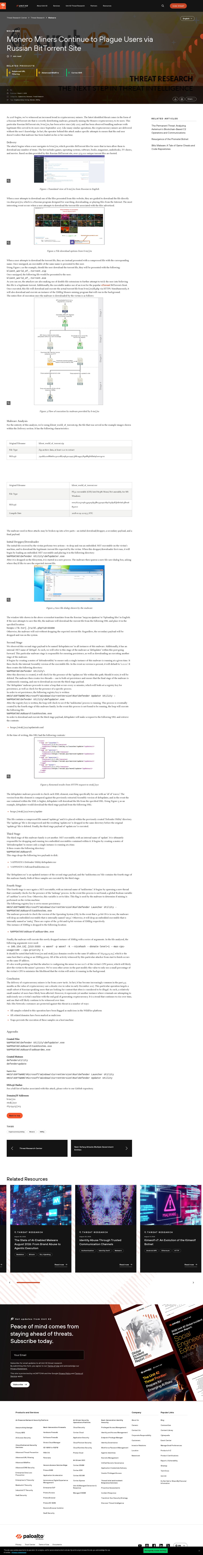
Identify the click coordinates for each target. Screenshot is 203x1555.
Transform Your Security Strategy (114, 1498)
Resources (107, 6)
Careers (135, 1425)
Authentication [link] (87, 1250)
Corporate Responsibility (141, 1435)
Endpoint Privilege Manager (112, 1438)
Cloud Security (79, 1427)
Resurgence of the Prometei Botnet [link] (170, 139)
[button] (190, 99)
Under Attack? (178, 6)
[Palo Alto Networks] (24, 5)
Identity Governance (109, 1443)
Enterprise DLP (49, 1488)
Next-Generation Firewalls (54, 1427)
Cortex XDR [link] (76, 73)
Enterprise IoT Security (25, 1480)
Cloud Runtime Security (82, 1448)
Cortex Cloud (78, 1432)
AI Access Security (23, 1438)
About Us (135, 1420)
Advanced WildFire (23, 1462)
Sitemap (164, 1466)
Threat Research (38, 96)
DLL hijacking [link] (45, 1254)
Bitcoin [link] (32, 1254)
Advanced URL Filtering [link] (18, 72)
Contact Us (136, 1430)
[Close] (199, 1550)
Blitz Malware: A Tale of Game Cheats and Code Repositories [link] (173, 147)
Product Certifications (169, 1456)
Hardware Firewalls (50, 1432)
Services (56, 6)
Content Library (167, 1430)
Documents (57, 1544)
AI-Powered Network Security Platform (32, 1420)
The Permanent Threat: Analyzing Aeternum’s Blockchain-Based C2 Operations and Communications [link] (169, 129)
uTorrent (105, 285)
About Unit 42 (42, 6)
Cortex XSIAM (78, 1465)
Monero (32, 100)
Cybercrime (22, 96)
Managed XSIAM (79, 1493)
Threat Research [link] (38, 18)
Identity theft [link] (104, 1250)
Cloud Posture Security (82, 1443)
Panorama (47, 1458)
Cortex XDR (77, 1470)
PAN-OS (46, 1453)
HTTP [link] (176, 1250)
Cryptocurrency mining (21, 100)
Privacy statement (19, 1552)
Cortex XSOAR (79, 1475)
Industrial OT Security (24, 1490)
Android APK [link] (151, 1250)
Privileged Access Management (113, 1427)
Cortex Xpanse (79, 1481)
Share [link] (190, 99)
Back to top (14, 1115)
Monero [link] (32, 1132)
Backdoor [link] (20, 1254)
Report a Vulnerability (169, 1461)
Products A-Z (166, 1450)
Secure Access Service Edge (55, 1465)
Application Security (81, 1438)
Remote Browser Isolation (53, 1508)
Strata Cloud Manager (51, 1442)
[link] (13, 31)
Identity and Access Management (114, 1432)
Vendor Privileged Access (111, 1473)
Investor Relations (139, 1445)
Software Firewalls (50, 1437)
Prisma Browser (49, 1498)
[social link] (140, 1545)
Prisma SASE (48, 1470)
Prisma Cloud (78, 1453)
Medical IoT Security (24, 1485)
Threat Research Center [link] (17, 18)
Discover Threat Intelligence (112, 1503)
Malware (29, 96)
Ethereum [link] (166, 1250)
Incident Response (108, 1493)
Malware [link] (52, 18)
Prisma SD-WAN (49, 1503)
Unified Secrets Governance (112, 1463)
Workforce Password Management (114, 1448)
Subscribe (18, 1384)
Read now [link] (59, 1264)
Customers (136, 1440)
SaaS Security (21, 1495)
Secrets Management (110, 1458)
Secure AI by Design (24, 1427)
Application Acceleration (53, 1475)
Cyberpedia (165, 1435)
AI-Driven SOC (79, 1460)
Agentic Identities (108, 1453)
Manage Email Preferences (171, 1445)
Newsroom (136, 1456)
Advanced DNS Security (25, 1468)
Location (135, 1450)
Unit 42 (163, 1476)
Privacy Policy (65, 1373)
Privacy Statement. (18, 1369)
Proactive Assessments (110, 1488)
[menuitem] (25, 6)
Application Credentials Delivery (114, 1468)
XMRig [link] (42, 1132)
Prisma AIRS (20, 1433)
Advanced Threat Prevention (27, 1452)
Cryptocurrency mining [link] (16, 1132)
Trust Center (30, 1544)
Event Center (166, 1440)
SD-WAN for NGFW (50, 1448)
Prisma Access (49, 1493)
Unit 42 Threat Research (75, 6)
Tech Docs (165, 1471)
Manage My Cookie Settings (155, 1550)
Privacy (18, 1544)
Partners (94, 6)
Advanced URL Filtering (25, 1457)
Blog (162, 1420)
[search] (163, 6)
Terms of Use (53, 1366)
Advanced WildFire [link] (50, 73)
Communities (166, 1425)
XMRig (38, 100)
